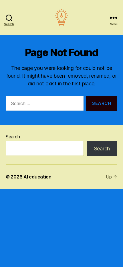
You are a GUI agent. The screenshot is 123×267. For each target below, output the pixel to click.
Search (13, 137)
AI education (37, 177)
